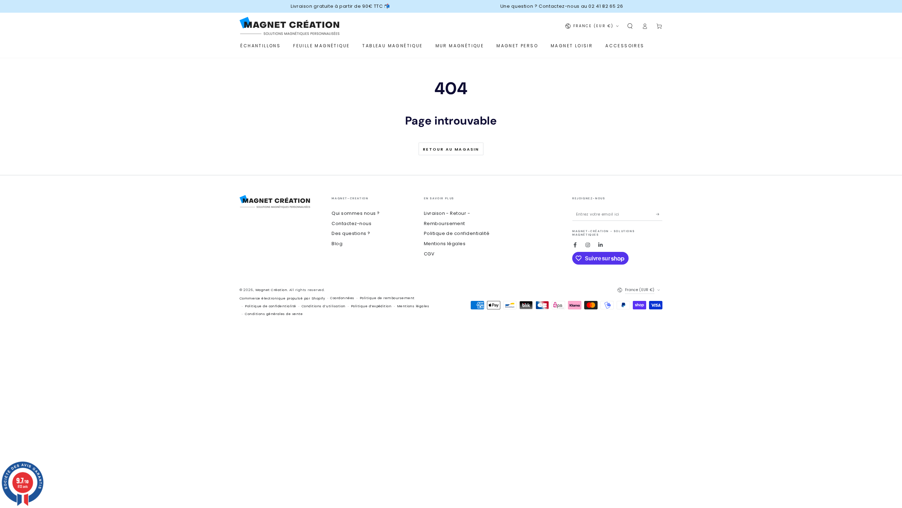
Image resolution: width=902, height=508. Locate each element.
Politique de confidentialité (456, 233)
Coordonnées (342, 298)
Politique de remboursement (387, 298)
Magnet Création (271, 290)
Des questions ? (351, 233)
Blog (337, 244)
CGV (429, 254)
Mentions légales (445, 244)
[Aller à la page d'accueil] (289, 26)
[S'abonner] (659, 214)
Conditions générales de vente (274, 314)
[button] (630, 26)
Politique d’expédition (371, 306)
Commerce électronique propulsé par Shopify (282, 298)
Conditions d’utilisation (324, 306)
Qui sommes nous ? (355, 213)
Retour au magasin (451, 149)
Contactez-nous (351, 223)
